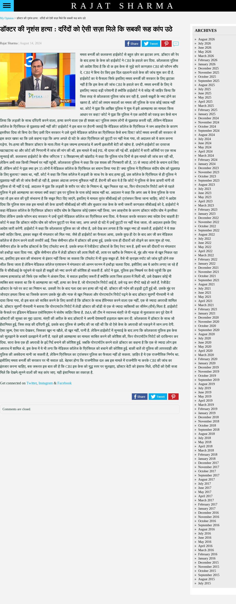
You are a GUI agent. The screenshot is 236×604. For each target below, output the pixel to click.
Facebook (64, 383)
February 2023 (207, 209)
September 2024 (208, 130)
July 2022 (204, 238)
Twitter (32, 383)
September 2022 (208, 230)
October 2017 (207, 471)
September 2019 (208, 380)
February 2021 (207, 309)
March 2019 (206, 405)
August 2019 (206, 384)
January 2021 (206, 313)
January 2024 (206, 164)
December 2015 (208, 562)
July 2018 (204, 438)
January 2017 (206, 508)
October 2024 (207, 126)
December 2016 (208, 512)
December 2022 (208, 218)
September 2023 (208, 180)
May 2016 (204, 542)
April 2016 (205, 546)
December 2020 (208, 317)
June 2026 (204, 47)
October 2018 (207, 425)
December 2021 (208, 267)
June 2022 (204, 243)
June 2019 (204, 392)
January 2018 (206, 458)
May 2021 (204, 297)
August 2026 (206, 39)
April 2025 (205, 101)
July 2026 (204, 43)
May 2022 (204, 247)
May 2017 (204, 492)
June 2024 (204, 143)
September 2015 (208, 575)
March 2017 (206, 500)
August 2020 (206, 334)
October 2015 (207, 571)
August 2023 (206, 184)
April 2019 (205, 400)
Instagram (45, 383)
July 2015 (204, 583)
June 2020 (204, 342)
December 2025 (208, 68)
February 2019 (207, 409)
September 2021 (208, 280)
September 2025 (208, 81)
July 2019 (204, 388)
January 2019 (206, 413)
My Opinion (7, 18)
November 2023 (208, 172)
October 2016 (207, 521)
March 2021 (206, 305)
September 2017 (208, 475)
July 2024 (204, 139)
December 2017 (208, 463)
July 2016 (204, 533)
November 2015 (208, 566)
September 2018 (208, 429)
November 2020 (208, 321)
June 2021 (204, 292)
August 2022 (206, 234)
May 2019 (204, 396)
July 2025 (204, 89)
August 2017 (206, 479)
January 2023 (206, 213)
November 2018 (208, 421)
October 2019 (207, 375)
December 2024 (208, 118)
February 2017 (207, 504)
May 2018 (204, 442)
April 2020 (205, 351)
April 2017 (205, 496)
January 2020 (206, 363)
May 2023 (204, 197)
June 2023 (204, 193)
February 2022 (207, 259)
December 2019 (208, 367)
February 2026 (207, 60)
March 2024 (206, 155)
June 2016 (204, 537)
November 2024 (208, 122)
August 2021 (206, 284)
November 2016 (208, 517)
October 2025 (207, 76)
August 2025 (206, 85)
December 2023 (208, 168)
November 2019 (208, 371)
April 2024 (205, 151)
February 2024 (207, 159)
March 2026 (206, 56)
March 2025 (206, 106)
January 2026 (206, 64)
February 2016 (207, 554)
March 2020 (206, 355)
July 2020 (204, 338)
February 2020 (207, 359)
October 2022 (207, 226)
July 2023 (204, 189)
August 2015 (206, 579)
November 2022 (208, 222)
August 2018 (206, 434)
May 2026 (204, 52)
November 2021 (208, 272)
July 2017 (204, 483)
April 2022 (205, 251)
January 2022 (206, 263)
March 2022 (206, 255)
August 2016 (206, 529)
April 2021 (205, 301)
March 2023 (206, 205)
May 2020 (204, 346)
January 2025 (206, 114)
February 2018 (207, 454)
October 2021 (207, 276)
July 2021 (204, 288)
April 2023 (205, 201)
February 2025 (207, 110)
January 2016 (206, 558)
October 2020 (207, 326)
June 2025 (204, 93)
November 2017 (208, 467)
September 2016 (208, 525)
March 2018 (206, 450)
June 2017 (204, 488)
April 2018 (205, 446)
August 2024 (206, 135)
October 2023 (207, 176)
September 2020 (208, 330)
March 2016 (206, 550)
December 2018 (208, 417)
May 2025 (204, 97)
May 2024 (204, 147)
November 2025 (208, 72)
